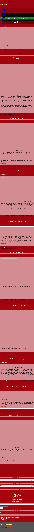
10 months (3, 362)
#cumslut (1, 301)
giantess (22, 215)
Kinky (5, 411)
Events (3, 18)
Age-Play (7, 464)
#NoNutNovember (5, 355)
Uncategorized (5, 300)
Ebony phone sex (9, 114)
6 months (3, 62)
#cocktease (9, 53)
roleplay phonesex (24, 113)
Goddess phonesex (29, 50)
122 (2, 472)
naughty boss (16, 301)
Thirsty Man (17, 171)
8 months (3, 174)
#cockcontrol (5, 53)
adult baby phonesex (7, 49)
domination (15, 53)
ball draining (11, 49)
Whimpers (4, 15)
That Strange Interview (17, 252)
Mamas (4, 16)
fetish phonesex (13, 114)
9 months (3, 225)
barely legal (5, 113)
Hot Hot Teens (5, 13)
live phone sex (31, 246)
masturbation (8, 248)
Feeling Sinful (4, 10)
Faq (3, 20)
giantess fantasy (25, 215)
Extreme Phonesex (13, 215)
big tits (16, 464)
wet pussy (13, 411)
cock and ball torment (22, 49)
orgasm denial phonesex (20, 355)
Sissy (4, 14)
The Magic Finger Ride (17, 118)
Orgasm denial (15, 355)
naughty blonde (12, 301)
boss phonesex (8, 301)
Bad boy (17, 22)
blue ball (15, 49)
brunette (5, 380)
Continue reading (4, 110)
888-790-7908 (4, 519)
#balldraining (2, 53)
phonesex (20, 113)
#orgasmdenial (10, 355)
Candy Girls (3, 9)
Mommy (18, 53)
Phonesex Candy (6, 2)
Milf (4, 17)
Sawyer (7, 25)
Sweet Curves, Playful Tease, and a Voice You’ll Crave (17, 58)
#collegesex (1, 382)
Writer (7, 62)
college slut (12, 382)
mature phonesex (2, 247)
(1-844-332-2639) (19, 501)
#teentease (4, 114)
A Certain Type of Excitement (17, 386)
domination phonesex (7, 50)
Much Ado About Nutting (17, 305)
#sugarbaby (1, 114)
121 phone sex (2, 49)
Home (2, 8)
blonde (5, 215)
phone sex (7, 411)
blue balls (17, 49)
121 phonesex (6, 246)
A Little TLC (3, 11)
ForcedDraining (24, 50)
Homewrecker (18, 114)
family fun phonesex (17, 246)
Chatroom (1, 248)
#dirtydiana (4, 301)
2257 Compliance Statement (4, 527)
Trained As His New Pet (17, 415)
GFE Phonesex (26, 246)
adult (9, 246)
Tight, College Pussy (17, 359)
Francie (7, 174)
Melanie (7, 121)
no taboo (18, 113)
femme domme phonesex (14, 50)
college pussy (5, 382)
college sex (8, 382)
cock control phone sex (28, 49)
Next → (3, 473)
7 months (3, 121)
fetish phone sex (20, 50)
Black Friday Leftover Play (17, 221)
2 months (3, 25)
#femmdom (12, 53)
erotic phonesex (10, 113)
